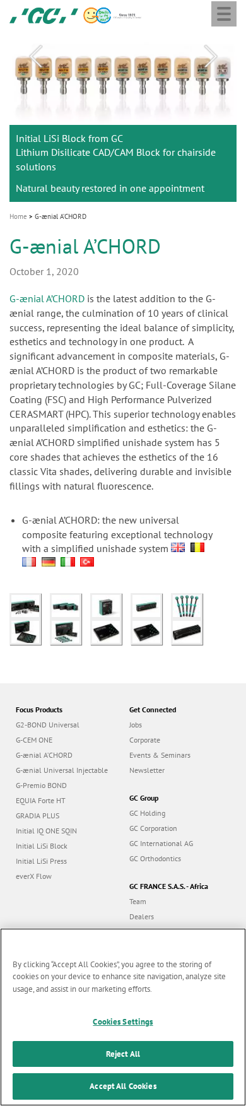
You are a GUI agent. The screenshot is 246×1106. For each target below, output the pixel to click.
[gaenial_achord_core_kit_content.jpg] (29, 631)
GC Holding (147, 813)
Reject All (123, 1054)
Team (137, 901)
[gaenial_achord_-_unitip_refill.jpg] (110, 605)
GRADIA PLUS (37, 815)
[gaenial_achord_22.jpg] (190, 605)
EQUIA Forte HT (41, 800)
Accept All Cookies (123, 1086)
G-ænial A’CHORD (47, 298)
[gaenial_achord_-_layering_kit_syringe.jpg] (151, 631)
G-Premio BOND (41, 785)
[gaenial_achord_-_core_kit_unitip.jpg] (190, 631)
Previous (35, 57)
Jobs (135, 724)
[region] (123, 1017)
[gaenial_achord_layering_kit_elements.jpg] (70, 631)
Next (210, 57)
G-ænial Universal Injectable (62, 770)
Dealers (141, 916)
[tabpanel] (123, 117)
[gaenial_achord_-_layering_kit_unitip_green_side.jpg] (151, 605)
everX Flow (34, 876)
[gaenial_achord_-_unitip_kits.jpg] (70, 605)
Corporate (144, 739)
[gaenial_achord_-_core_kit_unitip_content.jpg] (29, 605)
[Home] (43, 14)
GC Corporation (153, 828)
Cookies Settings (123, 1021)
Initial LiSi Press (41, 861)
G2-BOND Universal (47, 724)
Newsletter (147, 770)
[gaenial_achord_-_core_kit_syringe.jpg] (110, 631)
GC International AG (161, 843)
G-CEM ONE (34, 739)
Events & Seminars (159, 755)
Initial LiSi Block (41, 845)
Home (18, 216)
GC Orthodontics (155, 858)
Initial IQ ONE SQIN (46, 830)
